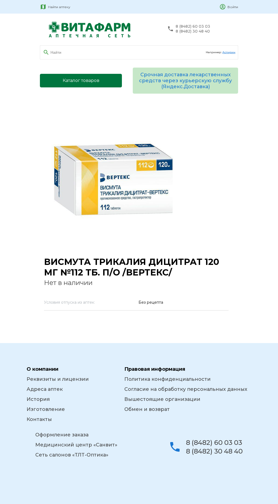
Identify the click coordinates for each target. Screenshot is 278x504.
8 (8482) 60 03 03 (193, 26)
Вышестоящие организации (162, 399)
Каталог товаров (81, 80)
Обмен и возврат (147, 409)
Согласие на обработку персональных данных (185, 389)
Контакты (39, 419)
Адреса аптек (45, 389)
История (38, 399)
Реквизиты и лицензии (58, 379)
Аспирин (228, 52)
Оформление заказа (62, 435)
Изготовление (46, 409)
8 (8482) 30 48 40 (193, 31)
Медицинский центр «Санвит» (76, 445)
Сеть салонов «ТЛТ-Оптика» (71, 455)
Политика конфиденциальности (167, 379)
